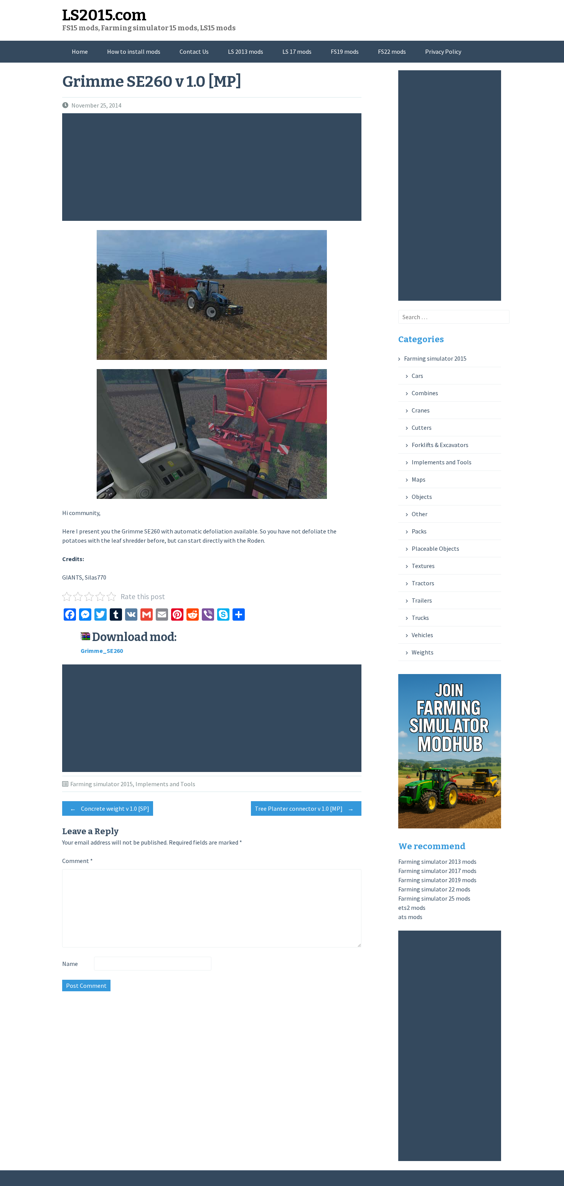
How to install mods (133, 51)
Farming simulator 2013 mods (437, 861)
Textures (423, 566)
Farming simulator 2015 (101, 784)
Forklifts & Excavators (440, 445)
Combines (425, 393)
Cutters (422, 427)
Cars (417, 375)
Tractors (423, 583)
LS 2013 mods (245, 51)
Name (70, 963)
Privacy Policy (443, 51)
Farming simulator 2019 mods (437, 880)
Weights (423, 652)
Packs (419, 531)
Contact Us (194, 51)
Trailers (422, 600)
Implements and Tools (165, 784)
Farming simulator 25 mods (434, 898)
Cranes (421, 410)
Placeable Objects (435, 548)
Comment (77, 861)
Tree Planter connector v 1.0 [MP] (304, 808)
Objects (422, 496)
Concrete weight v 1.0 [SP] (109, 808)
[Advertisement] (213, 167)
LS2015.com (104, 15)
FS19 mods (345, 51)
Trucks (420, 617)
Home (80, 51)
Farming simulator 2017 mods (437, 871)
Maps (418, 479)
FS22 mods (392, 51)
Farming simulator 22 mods (434, 889)
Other (419, 514)
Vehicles (422, 635)
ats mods (410, 917)
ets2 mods (411, 907)
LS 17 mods (297, 51)
